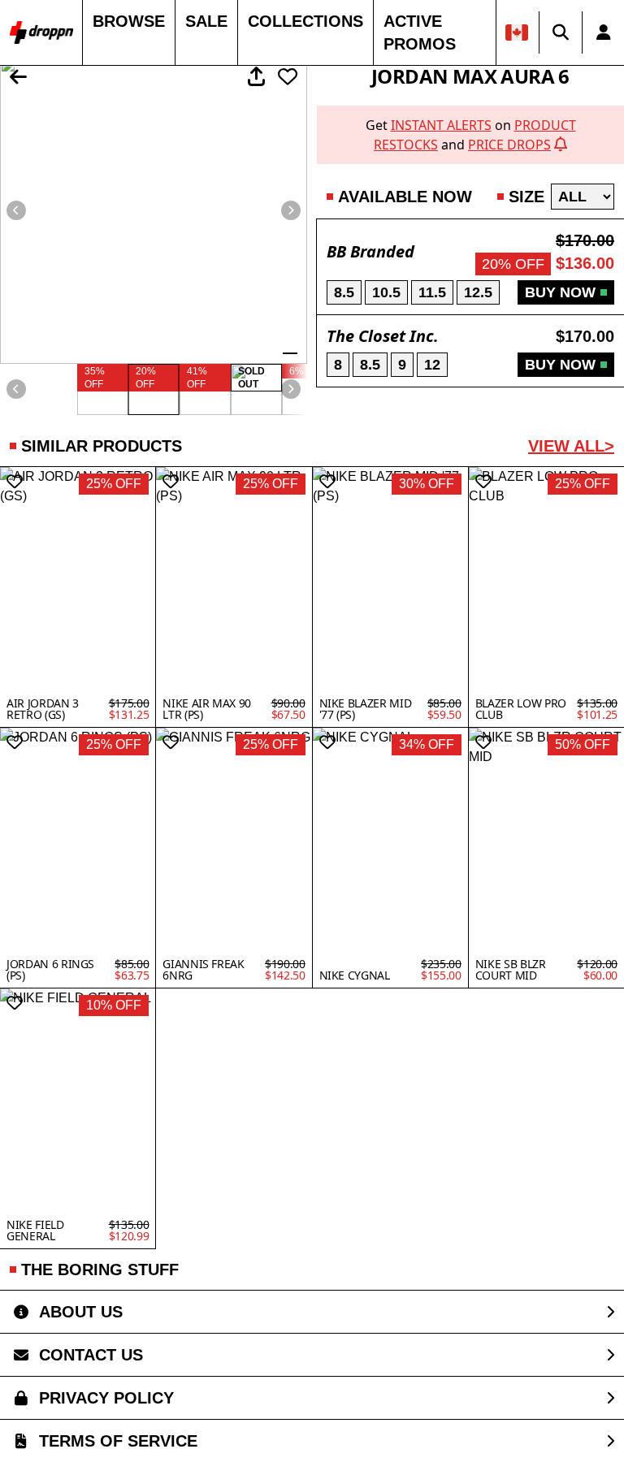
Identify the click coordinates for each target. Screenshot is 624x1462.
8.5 (344, 292)
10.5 (386, 292)
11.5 (432, 292)
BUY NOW (560, 292)
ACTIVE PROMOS (420, 32)
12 (432, 365)
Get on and (471, 135)
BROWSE (129, 21)
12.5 (478, 292)
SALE (206, 21)
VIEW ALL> (571, 446)
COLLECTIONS (305, 21)
